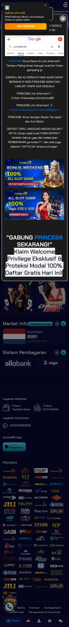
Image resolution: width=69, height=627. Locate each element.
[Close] (63, 18)
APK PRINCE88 (25, 26)
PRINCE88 (16, 61)
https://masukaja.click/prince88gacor (34, 110)
